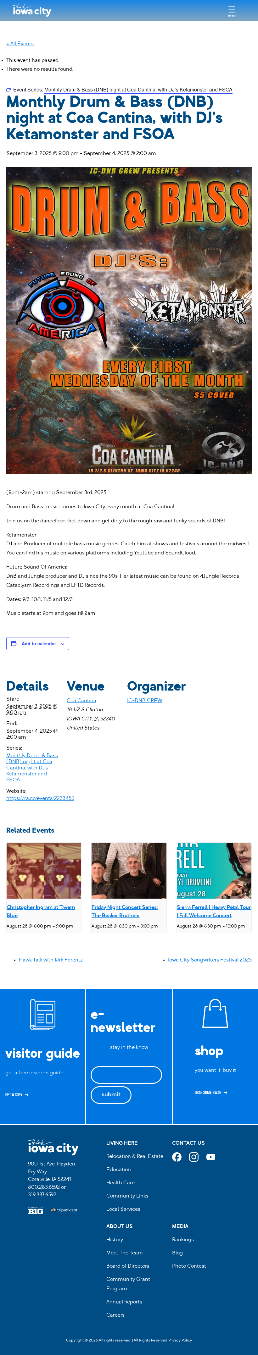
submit (111, 1095)
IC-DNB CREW (144, 700)
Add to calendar (39, 643)
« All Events (20, 44)
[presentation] (44, 871)
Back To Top (249, 484)
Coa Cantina (81, 700)
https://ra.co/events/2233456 (40, 798)
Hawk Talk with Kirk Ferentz (51, 960)
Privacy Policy (180, 1340)
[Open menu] (232, 10)
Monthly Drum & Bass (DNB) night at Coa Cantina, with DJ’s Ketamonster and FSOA (32, 768)
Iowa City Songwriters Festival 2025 (210, 960)
